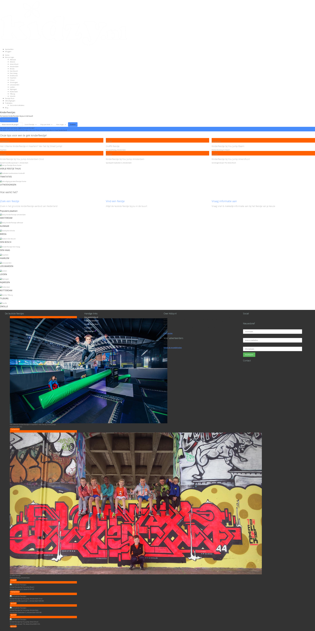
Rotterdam (14, 91)
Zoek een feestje (9, 120)
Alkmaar (13, 59)
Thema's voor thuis (91, 324)
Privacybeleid (89, 337)
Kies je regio (9, 57)
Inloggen (8, 51)
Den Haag (13, 73)
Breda (12, 69)
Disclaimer (88, 341)
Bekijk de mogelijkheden (173, 347)
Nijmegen (13, 89)
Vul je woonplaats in (251, 345)
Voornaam (247, 327)
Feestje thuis (9, 98)
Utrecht (12, 96)
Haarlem (13, 78)
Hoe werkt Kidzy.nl (91, 317)
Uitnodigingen (10, 101)
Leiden (12, 87)
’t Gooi (12, 80)
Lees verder (168, 333)
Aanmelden (9, 49)
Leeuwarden (14, 85)
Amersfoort (14, 64)
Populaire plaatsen (91, 321)
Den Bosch (14, 71)
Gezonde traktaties (17, 105)
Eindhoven (14, 75)
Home (7, 55)
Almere (12, 62)
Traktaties (8, 103)
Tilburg (12, 94)
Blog (6, 108)
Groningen (14, 82)
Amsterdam (14, 66)
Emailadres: (247, 336)
